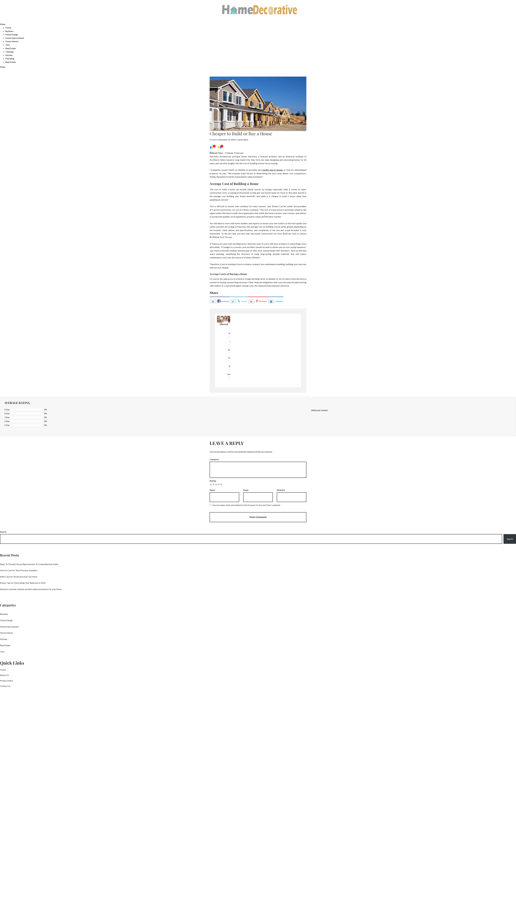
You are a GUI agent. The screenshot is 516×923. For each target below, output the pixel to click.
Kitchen (8, 55)
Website (281, 490)
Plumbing (9, 58)
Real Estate (10, 48)
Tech (7, 45)
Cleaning (9, 51)
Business (9, 31)
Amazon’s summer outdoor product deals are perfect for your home (31, 589)
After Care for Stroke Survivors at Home (18, 576)
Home (8, 27)
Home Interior (12, 41)
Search (3, 532)
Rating (213, 481)
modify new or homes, (272, 170)
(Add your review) (319, 410)
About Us (4, 675)
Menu (2, 24)
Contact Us (5, 686)
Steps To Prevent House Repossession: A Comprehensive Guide (29, 564)
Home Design (11, 34)
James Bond (243, 139)
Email (246, 490)
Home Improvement (14, 38)
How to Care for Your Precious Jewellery (18, 570)
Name (213, 490)
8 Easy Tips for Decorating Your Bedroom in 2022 (23, 583)
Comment (215, 459)
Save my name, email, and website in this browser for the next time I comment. (246, 505)
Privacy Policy (6, 680)
